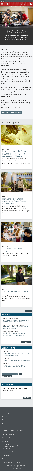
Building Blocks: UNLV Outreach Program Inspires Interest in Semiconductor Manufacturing (16, 147)
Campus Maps (6, 455)
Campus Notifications (8, 427)
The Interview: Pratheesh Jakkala (16, 286)
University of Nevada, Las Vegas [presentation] (3, 1)
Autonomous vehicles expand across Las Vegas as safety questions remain (16, 320)
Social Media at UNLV (16, 468)
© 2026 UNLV (7, 462)
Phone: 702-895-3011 (8, 452)
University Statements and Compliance (12, 430)
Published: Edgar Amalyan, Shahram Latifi (16, 359)
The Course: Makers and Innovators (16, 242)
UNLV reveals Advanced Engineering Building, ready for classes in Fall (16, 333)
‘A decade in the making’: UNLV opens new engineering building (16, 327)
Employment (5, 409)
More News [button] (28, 310)
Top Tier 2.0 (5, 423)
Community (5, 420)
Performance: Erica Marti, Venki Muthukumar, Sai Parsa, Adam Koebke (16, 365)
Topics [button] (22, 1)
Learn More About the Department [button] (11, 112)
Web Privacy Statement (8, 434)
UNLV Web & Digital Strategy (23, 462)
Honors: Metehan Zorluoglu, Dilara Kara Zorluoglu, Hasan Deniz (16, 354)
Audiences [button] (28, 1)
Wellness (4, 416)
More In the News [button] (26, 342)
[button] (2, 4)
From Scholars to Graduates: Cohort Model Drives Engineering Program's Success (16, 195)
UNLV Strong (5, 413)
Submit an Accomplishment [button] (9, 374)
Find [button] (31, 4)
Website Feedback (7, 441)
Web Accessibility (6, 437)
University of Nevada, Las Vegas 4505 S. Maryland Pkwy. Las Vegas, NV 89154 (10, 446)
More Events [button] (27, 397)
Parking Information (7, 459)
